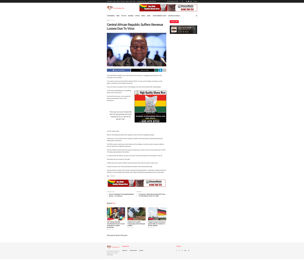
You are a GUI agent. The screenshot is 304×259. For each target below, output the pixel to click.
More (134, 1)
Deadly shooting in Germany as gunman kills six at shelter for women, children (157, 223)
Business (123, 1)
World (131, 1)
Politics (118, 1)
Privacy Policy (133, 250)
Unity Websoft (110, 254)
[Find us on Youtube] (188, 1)
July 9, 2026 (131, 227)
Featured (113, 20)
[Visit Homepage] (116, 8)
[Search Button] (196, 16)
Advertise (124, 250)
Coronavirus (109, 1)
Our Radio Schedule (151, 1)
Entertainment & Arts (141, 1)
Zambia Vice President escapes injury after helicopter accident (136, 223)
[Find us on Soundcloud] (191, 1)
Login (196, 1)
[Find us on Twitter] (184, 1)
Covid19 (113, 176)
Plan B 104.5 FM (113, 251)
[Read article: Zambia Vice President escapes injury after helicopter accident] (136, 213)
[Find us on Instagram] (186, 1)
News (114, 1)
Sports (127, 1)
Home (108, 20)
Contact (141, 250)
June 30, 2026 (152, 227)
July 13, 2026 (111, 229)
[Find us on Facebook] (182, 1)
